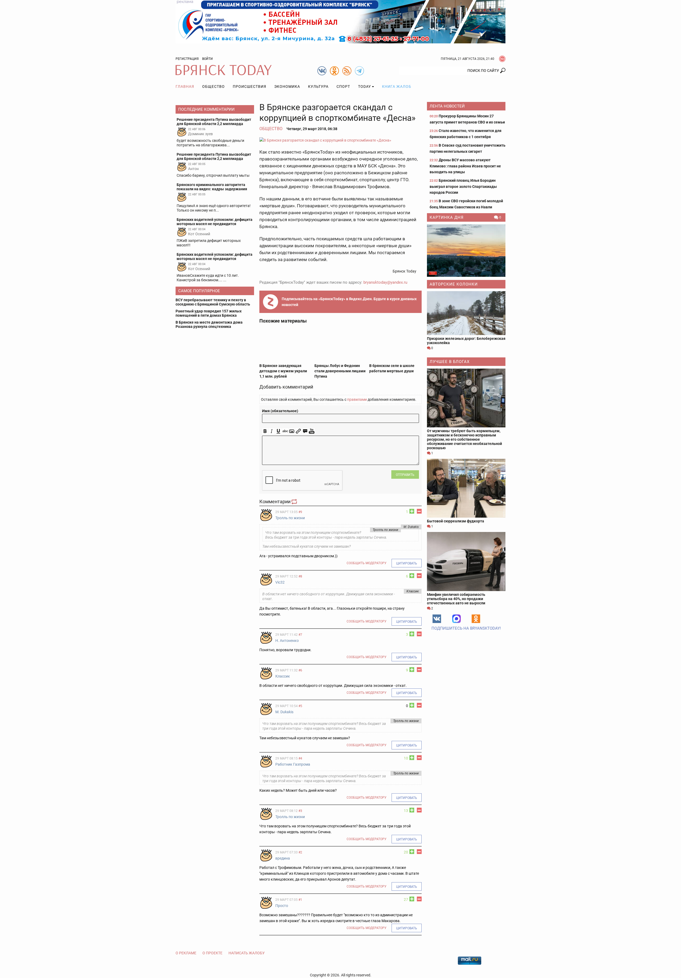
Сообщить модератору (367, 563)
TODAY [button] (364, 86)
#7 (300, 635)
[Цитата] (305, 431)
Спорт (343, 86)
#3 (300, 811)
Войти (207, 59)
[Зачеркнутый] (285, 431)
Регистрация (187, 59)
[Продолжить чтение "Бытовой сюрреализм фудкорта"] (466, 488)
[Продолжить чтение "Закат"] (466, 250)
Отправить (405, 475)
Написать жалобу (247, 953)
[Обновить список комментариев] (295, 501)
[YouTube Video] (312, 431)
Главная (185, 86)
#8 (300, 576)
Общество (213, 86)
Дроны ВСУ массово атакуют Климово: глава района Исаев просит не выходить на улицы (465, 166)
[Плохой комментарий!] (419, 511)
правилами (357, 399)
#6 (300, 670)
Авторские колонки (454, 284)
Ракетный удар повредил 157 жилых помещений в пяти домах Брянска (209, 313)
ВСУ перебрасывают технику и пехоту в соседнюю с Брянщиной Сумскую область (213, 302)
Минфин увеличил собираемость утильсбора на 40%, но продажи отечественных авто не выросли (456, 598)
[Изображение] (292, 431)
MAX (456, 618)
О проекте (212, 953)
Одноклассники (476, 618)
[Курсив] (272, 431)
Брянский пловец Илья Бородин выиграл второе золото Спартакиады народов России (463, 186)
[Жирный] (265, 431)
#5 (300, 706)
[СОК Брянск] (340, 21)
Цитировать (406, 563)
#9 (300, 512)
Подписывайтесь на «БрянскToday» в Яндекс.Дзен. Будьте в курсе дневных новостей (349, 302)
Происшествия (249, 86)
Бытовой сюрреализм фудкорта (455, 521)
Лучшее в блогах (450, 361)
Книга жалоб (396, 86)
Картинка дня (447, 217)
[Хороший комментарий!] (411, 511)
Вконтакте (437, 618)
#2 (300, 852)
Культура (318, 86)
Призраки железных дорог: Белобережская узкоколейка (466, 340)
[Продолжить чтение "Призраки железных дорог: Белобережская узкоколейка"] (466, 313)
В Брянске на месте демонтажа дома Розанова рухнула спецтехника (209, 324)
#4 (300, 758)
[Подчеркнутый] (278, 431)
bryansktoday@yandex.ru (385, 282)
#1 (300, 900)
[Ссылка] (298, 431)
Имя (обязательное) (280, 411)
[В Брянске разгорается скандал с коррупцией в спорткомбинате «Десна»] (340, 140)
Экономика (287, 86)
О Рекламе (186, 953)
